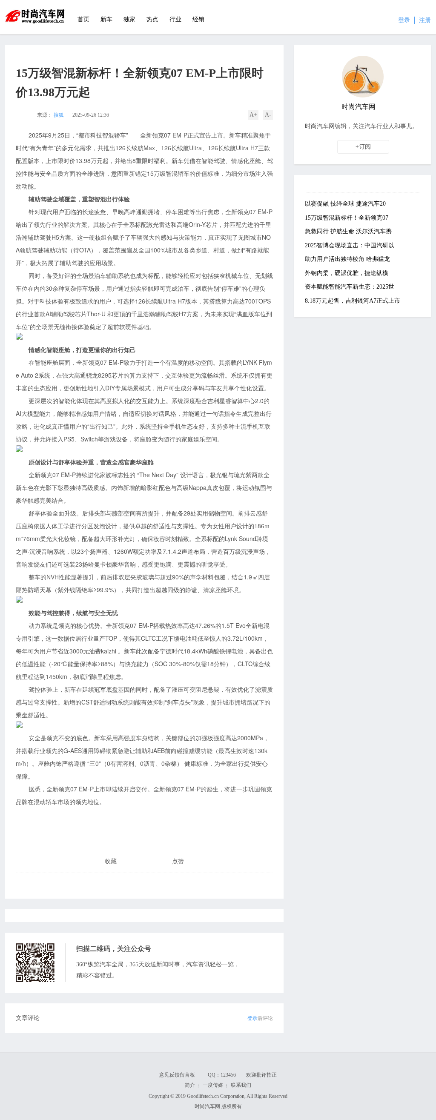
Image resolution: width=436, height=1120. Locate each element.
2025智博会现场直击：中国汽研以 (349, 245)
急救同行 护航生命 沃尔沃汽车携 (348, 231)
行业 (175, 19)
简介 (190, 1085)
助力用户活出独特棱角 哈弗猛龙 (347, 259)
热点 (152, 19)
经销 (198, 19)
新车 (106, 19)
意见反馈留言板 (177, 1075)
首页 (83, 19)
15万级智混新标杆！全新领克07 (346, 218)
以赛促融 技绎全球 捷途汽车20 (345, 204)
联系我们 (241, 1085)
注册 (425, 20)
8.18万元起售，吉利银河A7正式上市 (352, 301)
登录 (404, 20)
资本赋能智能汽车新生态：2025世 (349, 287)
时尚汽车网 (35, 17)
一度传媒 (213, 1085)
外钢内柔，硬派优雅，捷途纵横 (346, 273)
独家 (129, 19)
